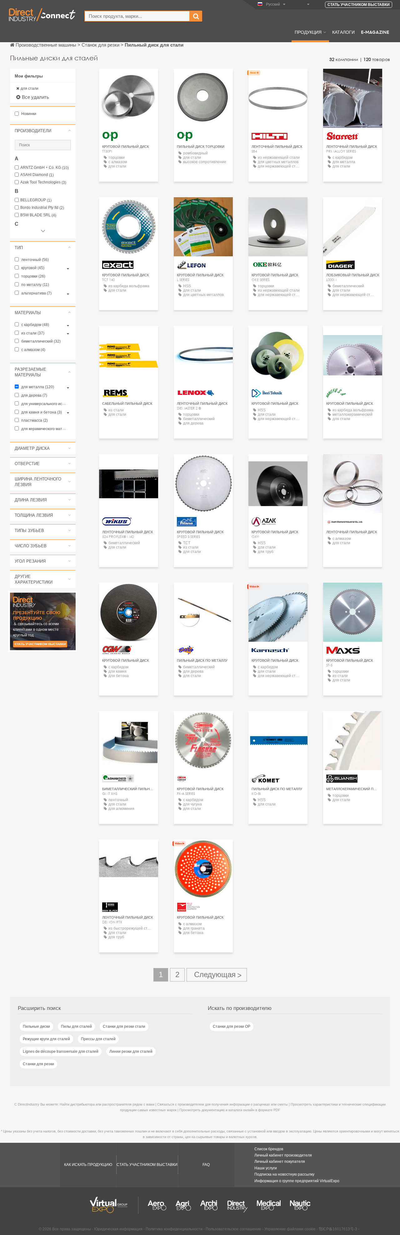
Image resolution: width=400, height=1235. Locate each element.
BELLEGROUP (36, 200)
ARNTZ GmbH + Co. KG (44, 167)
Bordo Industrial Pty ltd (42, 207)
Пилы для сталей (76, 1026)
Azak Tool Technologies (43, 182)
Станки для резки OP (231, 1026)
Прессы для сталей (98, 1039)
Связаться (278, 79)
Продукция (308, 32)
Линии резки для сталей (130, 1051)
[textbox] (137, 16)
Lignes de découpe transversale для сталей (60, 1051)
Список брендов (268, 1149)
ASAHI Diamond (37, 175)
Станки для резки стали (124, 1026)
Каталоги (343, 32)
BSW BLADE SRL (38, 215)
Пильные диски (36, 1026)
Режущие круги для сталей (46, 1039)
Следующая (217, 974)
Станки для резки (38, 1064)
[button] (43, 130)
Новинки (28, 114)
